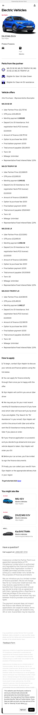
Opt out (23, 710)
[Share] (34, 5)
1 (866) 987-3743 (21, 552)
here (19, 481)
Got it (31, 710)
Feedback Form (9, 643)
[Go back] (3, 5)
